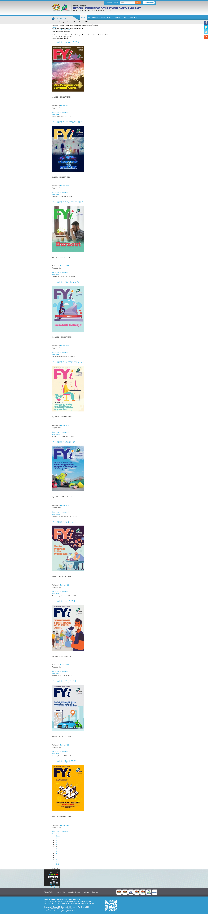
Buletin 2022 (64, 106)
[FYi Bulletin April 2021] (68, 788)
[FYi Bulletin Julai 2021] (68, 548)
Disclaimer (86, 892)
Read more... (56, 114)
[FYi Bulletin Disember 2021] (68, 148)
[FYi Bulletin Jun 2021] (68, 628)
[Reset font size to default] (54, 884)
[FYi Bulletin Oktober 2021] (68, 308)
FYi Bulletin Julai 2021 (64, 521)
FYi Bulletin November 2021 (68, 202)
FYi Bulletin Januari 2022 (65, 42)
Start (58, 836)
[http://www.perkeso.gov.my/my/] (148, 892)
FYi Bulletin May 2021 (64, 681)
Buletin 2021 (64, 186)
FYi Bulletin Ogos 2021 (65, 441)
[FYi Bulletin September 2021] (68, 388)
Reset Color (53, 877)
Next (57, 862)
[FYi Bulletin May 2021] (68, 708)
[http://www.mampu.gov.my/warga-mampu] (154, 892)
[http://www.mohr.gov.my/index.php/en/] (137, 892)
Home (83, 17)
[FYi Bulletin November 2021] (68, 229)
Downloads (117, 17)
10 (57, 860)
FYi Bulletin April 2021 (64, 761)
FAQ (125, 17)
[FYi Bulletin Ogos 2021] (68, 468)
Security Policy (61, 892)
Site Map (95, 892)
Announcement (106, 17)
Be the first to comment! (60, 112)
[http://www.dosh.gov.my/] (142, 892)
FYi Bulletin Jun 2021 (63, 601)
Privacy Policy (48, 892)
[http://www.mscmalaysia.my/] (131, 892)
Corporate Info (93, 17)
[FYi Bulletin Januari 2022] (68, 69)
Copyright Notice (74, 892)
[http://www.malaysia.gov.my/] (119, 892)
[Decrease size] (57, 884)
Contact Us (133, 17)
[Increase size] (51, 884)
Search (138, 2)
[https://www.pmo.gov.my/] (125, 892)
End (57, 864)
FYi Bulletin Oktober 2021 (66, 282)
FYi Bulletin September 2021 (68, 362)
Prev (57, 838)
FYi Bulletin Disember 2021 (67, 122)
